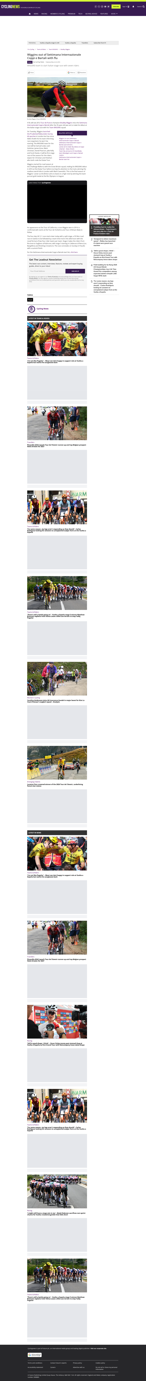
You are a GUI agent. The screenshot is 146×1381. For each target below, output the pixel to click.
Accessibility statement (35, 1367)
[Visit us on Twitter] (99, 6)
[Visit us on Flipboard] (108, 6)
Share (32, 72)
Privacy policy (77, 1363)
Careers (53, 1367)
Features (104, 14)
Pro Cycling (31, 49)
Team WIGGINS (53, 49)
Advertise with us (79, 1367)
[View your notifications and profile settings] (133, 7)
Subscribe (116, 6)
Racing (44, 14)
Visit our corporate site (98, 1348)
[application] (57, 202)
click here (74, 252)
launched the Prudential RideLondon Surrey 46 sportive (40, 133)
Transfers (85, 43)
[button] (141, 7)
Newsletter (83, 72)
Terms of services (53, 277)
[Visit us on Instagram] (102, 6)
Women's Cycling (57, 14)
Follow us (72, 72)
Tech (80, 14)
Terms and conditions (35, 1363)
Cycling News (39, 62)
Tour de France (46, 123)
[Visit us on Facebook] (96, 6)
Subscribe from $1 (100, 43)
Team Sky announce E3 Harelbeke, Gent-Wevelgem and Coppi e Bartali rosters (71, 153)
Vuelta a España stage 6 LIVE (49, 43)
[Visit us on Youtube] (105, 6)
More (113, 14)
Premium (71, 14)
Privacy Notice (33, 278)
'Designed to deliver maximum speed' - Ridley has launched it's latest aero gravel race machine (105, 242)
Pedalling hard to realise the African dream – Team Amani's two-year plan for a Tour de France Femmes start (105, 230)
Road (30, 300)
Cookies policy (100, 1363)
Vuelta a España (70, 43)
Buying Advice (91, 14)
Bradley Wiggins (65, 49)
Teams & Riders (41, 49)
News (36, 14)
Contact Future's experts (58, 1363)
